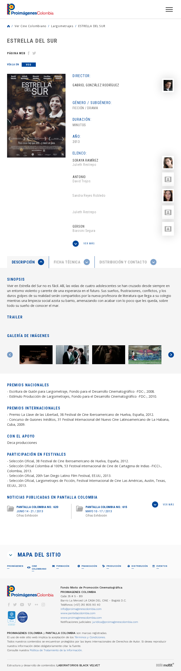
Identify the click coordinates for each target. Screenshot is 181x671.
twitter (15, 604)
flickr (36, 604)
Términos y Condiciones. (90, 637)
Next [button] (171, 355)
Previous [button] (10, 355)
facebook (8, 604)
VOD (28, 64)
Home (8, 26)
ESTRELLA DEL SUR (91, 26)
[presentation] (28, 262)
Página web (16, 53)
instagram (43, 604)
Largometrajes (62, 26)
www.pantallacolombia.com (78, 613)
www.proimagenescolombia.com (81, 617)
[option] (36, 116)
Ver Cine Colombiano (30, 26)
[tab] (28, 262)
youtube (22, 604)
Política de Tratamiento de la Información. (56, 650)
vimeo (29, 604)
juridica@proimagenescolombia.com (115, 622)
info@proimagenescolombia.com (81, 609)
